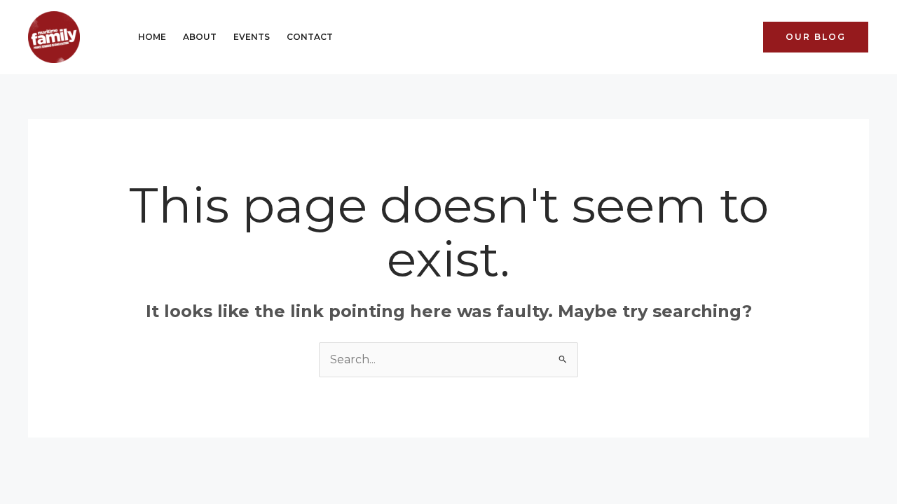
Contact (310, 36)
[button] (815, 37)
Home (152, 36)
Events (251, 36)
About (200, 36)
